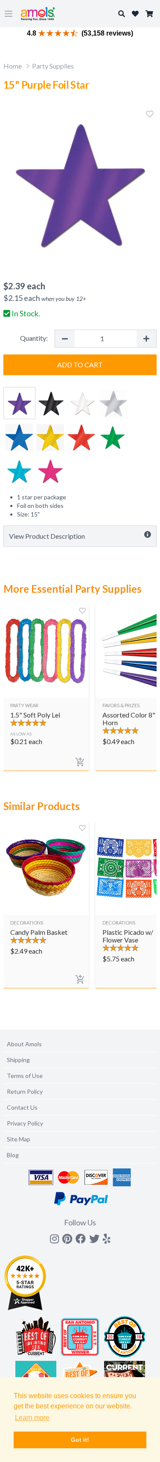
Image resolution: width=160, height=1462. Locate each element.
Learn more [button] (32, 1417)
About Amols (24, 1044)
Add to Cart (80, 364)
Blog (13, 1155)
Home (12, 66)
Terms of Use (25, 1075)
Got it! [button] (80, 1439)
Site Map (18, 1139)
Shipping (18, 1059)
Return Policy (25, 1091)
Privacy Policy (25, 1123)
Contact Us (22, 1107)
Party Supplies (53, 66)
